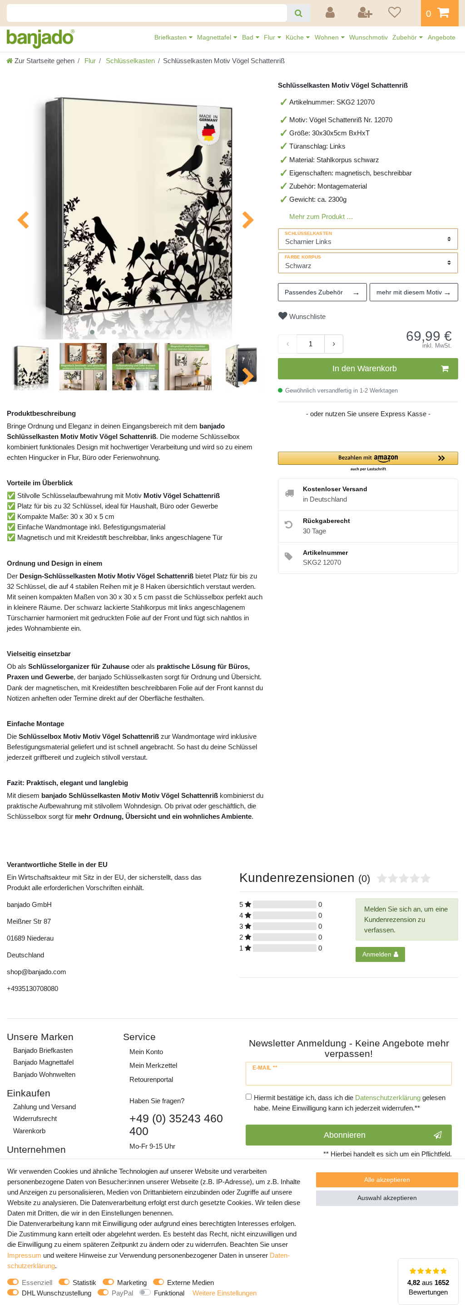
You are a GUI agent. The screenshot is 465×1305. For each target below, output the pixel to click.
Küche (296, 37)
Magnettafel (215, 37)
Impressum (24, 1255)
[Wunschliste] (401, 13)
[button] (368, 462)
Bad (248, 37)
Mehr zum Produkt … (321, 216)
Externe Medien (190, 1282)
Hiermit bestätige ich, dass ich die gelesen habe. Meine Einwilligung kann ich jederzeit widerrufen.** (349, 1103)
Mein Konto (146, 1052)
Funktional (169, 1293)
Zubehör (405, 37)
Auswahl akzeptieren (387, 1197)
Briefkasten (171, 37)
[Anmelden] (331, 13)
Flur (270, 37)
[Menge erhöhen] (333, 344)
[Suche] (298, 13)
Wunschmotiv (368, 37)
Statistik (84, 1282)
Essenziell (37, 1282)
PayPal (122, 1293)
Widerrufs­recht (35, 1118)
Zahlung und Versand (44, 1107)
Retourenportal (151, 1079)
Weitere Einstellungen (225, 1293)
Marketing (132, 1282)
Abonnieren (345, 1135)
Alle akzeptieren (387, 1179)
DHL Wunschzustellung (56, 1293)
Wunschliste (306, 316)
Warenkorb (29, 1131)
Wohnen (328, 37)
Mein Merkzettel (153, 1065)
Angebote (441, 37)
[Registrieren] (365, 13)
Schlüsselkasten (129, 61)
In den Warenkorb (364, 368)
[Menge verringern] (287, 344)
